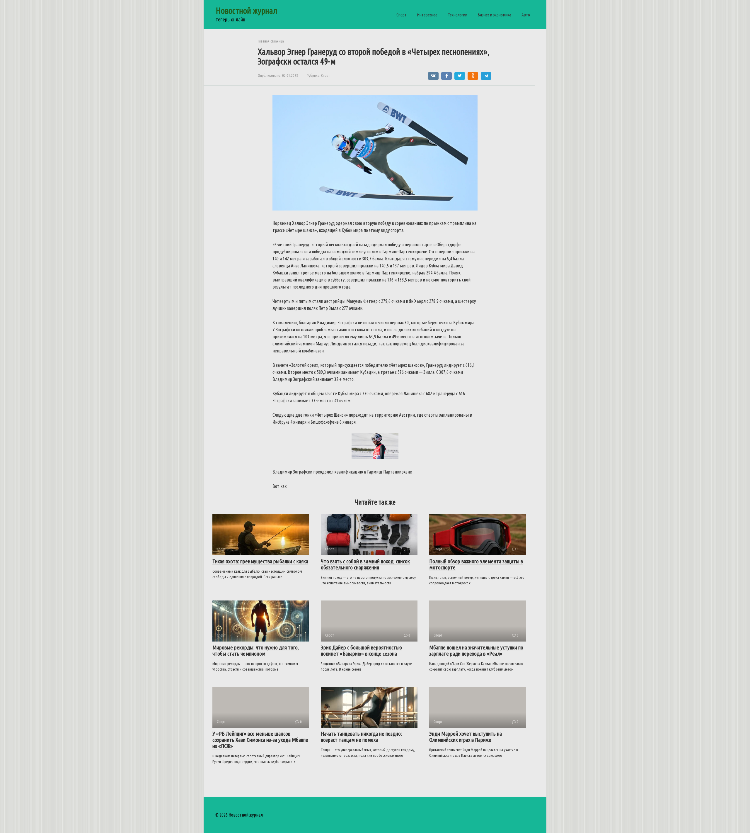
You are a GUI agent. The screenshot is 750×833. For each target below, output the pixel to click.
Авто (525, 14)
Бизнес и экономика (494, 14)
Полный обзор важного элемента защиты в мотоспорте (476, 564)
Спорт (401, 14)
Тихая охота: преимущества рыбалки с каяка (260, 561)
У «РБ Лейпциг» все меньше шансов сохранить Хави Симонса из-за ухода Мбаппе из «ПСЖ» (260, 739)
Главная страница (271, 41)
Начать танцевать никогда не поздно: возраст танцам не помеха (361, 736)
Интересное (427, 14)
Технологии (457, 14)
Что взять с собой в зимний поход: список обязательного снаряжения (365, 564)
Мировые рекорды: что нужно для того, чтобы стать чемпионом (255, 650)
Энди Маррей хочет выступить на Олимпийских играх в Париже (465, 736)
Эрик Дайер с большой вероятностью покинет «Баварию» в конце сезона (361, 650)
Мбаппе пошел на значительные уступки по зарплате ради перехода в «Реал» (476, 650)
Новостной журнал (246, 11)
